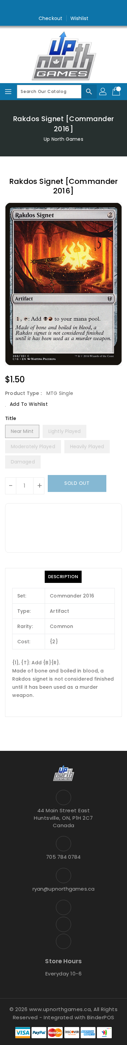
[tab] (63, 577)
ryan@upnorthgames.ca (63, 888)
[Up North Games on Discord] (76, 8)
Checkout (50, 18)
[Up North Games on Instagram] (64, 8)
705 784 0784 (63, 856)
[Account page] (103, 91)
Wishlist (79, 18)
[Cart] (117, 91)
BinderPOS (100, 1017)
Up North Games (63, 139)
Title (11, 418)
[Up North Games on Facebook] (50, 8)
